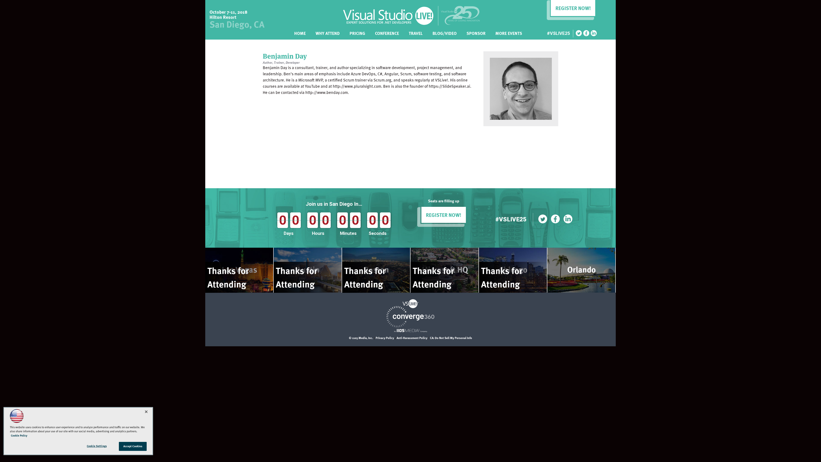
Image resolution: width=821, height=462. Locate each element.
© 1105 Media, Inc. (361, 338)
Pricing (357, 32)
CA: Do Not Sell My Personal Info (451, 338)
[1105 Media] (410, 330)
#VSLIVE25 (558, 33)
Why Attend (328, 32)
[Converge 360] (410, 326)
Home (300, 32)
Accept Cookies (132, 446)
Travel (416, 32)
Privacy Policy (385, 338)
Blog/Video (445, 32)
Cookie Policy (19, 435)
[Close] (146, 411)
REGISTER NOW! (443, 215)
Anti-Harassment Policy (412, 338)
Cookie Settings (97, 446)
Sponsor (476, 32)
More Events (508, 32)
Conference (387, 32)
